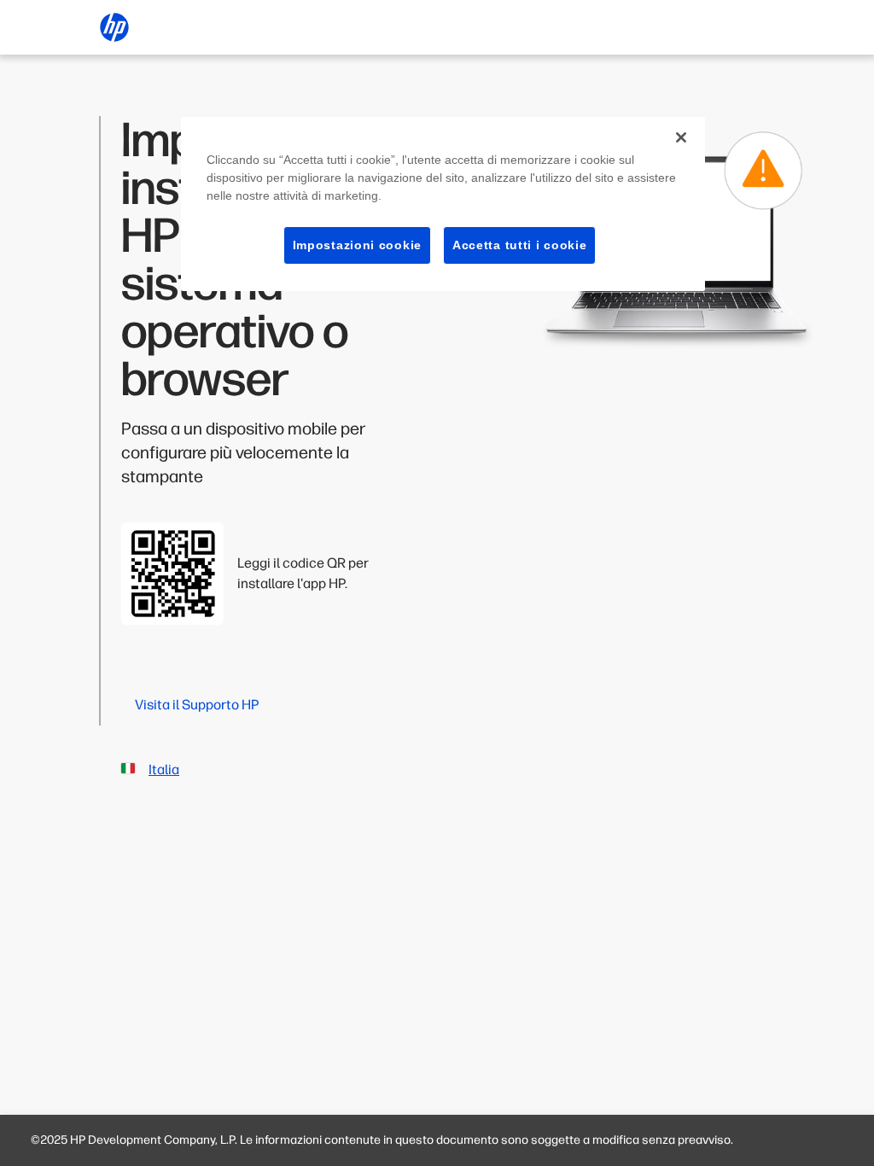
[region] (443, 204)
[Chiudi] (681, 137)
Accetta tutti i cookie (519, 245)
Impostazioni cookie (357, 245)
